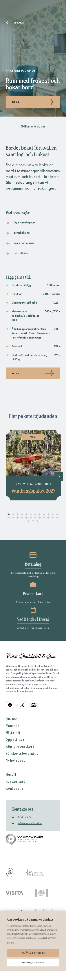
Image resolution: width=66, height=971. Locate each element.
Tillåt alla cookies (33, 953)
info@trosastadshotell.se (30, 823)
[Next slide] (58, 476)
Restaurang (15, 781)
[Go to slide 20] (39, 517)
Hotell (11, 774)
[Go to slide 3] (17, 514)
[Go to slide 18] (30, 517)
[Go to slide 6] (30, 514)
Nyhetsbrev (16, 760)
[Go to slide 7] (35, 514)
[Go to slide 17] (26, 517)
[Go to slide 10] (48, 514)
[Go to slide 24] (57, 517)
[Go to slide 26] (33, 521)
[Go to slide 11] (52, 514)
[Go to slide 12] (57, 514)
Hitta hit (13, 732)
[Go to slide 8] (39, 514)
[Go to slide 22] (48, 517)
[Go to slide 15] (17, 517)
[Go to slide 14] (13, 517)
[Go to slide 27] (37, 521)
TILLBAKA (18, 22)
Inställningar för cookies (33, 962)
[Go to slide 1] (8, 514)
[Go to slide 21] (44, 517)
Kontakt (12, 726)
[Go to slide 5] (26, 514)
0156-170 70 (24, 816)
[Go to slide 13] (8, 517)
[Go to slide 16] (22, 517)
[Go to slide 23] (52, 517)
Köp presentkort (20, 746)
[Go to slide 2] (13, 514)
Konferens (15, 788)
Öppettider (15, 739)
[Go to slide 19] (35, 517)
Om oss (12, 719)
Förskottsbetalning (22, 753)
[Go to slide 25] (28, 521)
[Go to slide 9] (44, 514)
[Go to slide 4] (22, 514)
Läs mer (10, 942)
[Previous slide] (7, 476)
